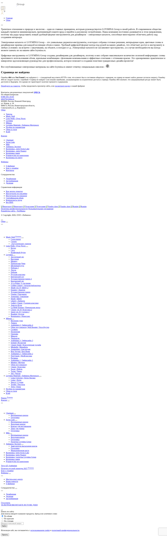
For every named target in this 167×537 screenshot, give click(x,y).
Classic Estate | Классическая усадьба (26, 345)
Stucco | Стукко (17, 382)
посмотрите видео (62, 86)
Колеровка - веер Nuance (16, 151)
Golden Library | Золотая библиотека (26, 285)
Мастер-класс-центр (14, 479)
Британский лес (17, 281)
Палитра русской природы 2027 (17, 468)
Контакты (10, 170)
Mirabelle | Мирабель (19, 347)
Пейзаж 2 (15, 268)
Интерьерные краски (19, 415)
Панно (7, 398)
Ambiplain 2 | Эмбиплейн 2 (22, 354)
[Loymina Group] (12, 5)
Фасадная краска (18, 437)
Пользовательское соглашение (40, 209)
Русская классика (18, 274)
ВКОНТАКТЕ (18, 505)
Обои (3, 110)
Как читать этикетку (14, 191)
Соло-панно (16, 239)
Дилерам (9, 183)
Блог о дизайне (12, 168)
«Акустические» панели (21, 244)
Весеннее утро (17, 321)
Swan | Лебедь (16, 369)
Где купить (5, 503)
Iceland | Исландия (18, 343)
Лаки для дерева (17, 428)
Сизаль (14, 241)
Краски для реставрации (21, 426)
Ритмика (14, 358)
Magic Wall (10, 116)
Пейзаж (14, 272)
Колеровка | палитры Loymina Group (21, 457)
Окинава (14, 334)
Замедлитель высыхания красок (24, 446)
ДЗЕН (35, 505)
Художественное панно (20, 292)
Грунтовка (15, 417)
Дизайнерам (11, 179)
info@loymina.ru (7, 99)
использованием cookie (40, 530)
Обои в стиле (11, 129)
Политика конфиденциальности (14, 209)
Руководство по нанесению (17, 155)
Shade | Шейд (16, 299)
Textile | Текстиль (18, 384)
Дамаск (14, 323)
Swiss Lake (10, 142)
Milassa (9, 123)
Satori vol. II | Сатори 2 (20, 312)
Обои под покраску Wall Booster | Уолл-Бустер (30, 327)
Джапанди (15, 338)
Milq (8, 144)
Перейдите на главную (10, 86)
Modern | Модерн (18, 362)
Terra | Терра (16, 387)
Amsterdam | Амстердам (20, 349)
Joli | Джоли (16, 373)
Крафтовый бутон (18, 252)
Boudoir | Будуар (17, 314)
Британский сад (17, 277)
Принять (5, 535)
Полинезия (15, 332)
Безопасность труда (14, 200)
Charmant (9, 140)
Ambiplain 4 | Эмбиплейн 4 (22, 325)
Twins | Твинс (16, 371)
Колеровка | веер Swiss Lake (17, 453)
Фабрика (4, 162)
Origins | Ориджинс (19, 294)
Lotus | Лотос (16, 380)
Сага (13, 250)
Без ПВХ (9, 202)
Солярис (14, 329)
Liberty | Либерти (18, 301)
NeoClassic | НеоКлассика (21, 356)
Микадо (14, 336)
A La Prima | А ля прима (21, 283)
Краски (4, 136)
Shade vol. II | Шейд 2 (19, 288)
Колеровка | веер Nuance (16, 455)
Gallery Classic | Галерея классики (25, 303)
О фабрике (10, 166)
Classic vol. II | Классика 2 (21, 310)
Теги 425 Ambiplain (9, 466)
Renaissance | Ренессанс (20, 316)
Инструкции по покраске (16, 196)
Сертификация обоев (14, 198)
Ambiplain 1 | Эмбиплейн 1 (22, 360)
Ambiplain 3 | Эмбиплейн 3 (22, 340)
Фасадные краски (18, 424)
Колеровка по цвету (14, 158)
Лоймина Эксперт (13, 147)
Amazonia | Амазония (19, 296)
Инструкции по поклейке (16, 194)
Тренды (9, 114)
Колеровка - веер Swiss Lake (17, 149)
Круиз (13, 248)
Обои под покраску (19, 365)
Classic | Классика (18, 367)
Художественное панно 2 (21, 279)
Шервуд (14, 261)
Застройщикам (12, 181)
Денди (13, 270)
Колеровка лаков (13, 153)
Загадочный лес (17, 257)
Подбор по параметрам (15, 127)
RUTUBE (28, 505)
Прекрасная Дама (18, 263)
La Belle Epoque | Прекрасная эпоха (25, 307)
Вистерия (15, 259)
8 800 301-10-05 (7, 97)
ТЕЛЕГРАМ (6, 505)
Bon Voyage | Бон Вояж (20, 351)
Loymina (9, 121)
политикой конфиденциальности (65, 530)
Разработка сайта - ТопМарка (13, 211)
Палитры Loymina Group (21, 442)
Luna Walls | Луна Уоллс (16, 118)
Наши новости (12, 481)
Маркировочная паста (20, 450)
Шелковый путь (17, 266)
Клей (8, 132)
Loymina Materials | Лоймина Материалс (22, 125)
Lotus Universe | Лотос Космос (23, 378)
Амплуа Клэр (16, 305)
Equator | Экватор (18, 290)
